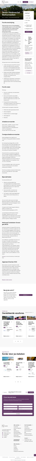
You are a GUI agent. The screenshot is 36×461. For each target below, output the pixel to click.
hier (4, 256)
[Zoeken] (18, 2)
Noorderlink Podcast (28, 433)
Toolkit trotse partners (28, 429)
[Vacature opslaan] (11, 322)
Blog (25, 432)
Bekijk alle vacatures (28, 312)
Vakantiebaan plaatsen (18, 433)
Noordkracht (16, 449)
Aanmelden (18, 413)
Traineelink (15, 448)
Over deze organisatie (27, 53)
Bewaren (29, 70)
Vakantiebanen (16, 430)
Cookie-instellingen (23, 457)
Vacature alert (16, 435)
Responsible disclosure (18, 458)
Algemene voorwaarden (30, 457)
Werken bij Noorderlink (28, 435)
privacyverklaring (29, 410)
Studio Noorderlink (27, 430)
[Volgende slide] (20, 341)
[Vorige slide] (15, 341)
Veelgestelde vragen (28, 439)
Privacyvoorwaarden (12, 457)
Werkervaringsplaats (17, 428)
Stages (15, 429)
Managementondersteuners (19, 451)
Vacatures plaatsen (17, 432)
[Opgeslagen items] (20, 2)
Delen (29, 72)
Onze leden (26, 426)
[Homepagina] (5, 2)
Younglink (15, 447)
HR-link (15, 445)
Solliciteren (28, 31)
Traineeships (16, 426)
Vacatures (5, 392)
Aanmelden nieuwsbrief (28, 441)
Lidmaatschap (26, 428)
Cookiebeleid (17, 457)
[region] (18, 327)
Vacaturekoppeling (17, 436)
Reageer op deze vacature (7, 279)
